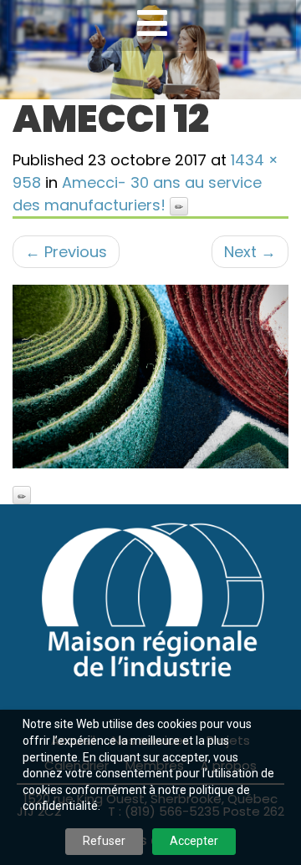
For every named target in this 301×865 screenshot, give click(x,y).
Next (250, 251)
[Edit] (179, 206)
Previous (66, 251)
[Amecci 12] (150, 376)
